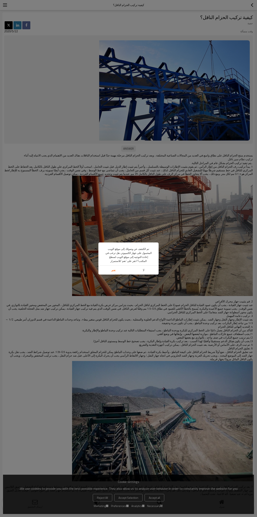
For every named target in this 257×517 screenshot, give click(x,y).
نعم (113, 270)
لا (144, 270)
